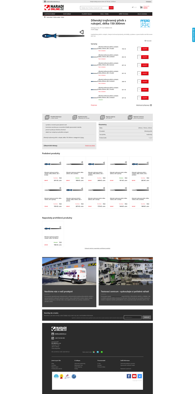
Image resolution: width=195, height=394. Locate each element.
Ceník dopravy (78, 367)
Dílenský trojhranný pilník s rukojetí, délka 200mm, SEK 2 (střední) (95, 174)
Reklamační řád (78, 365)
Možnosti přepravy (142, 105)
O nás (99, 363)
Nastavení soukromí (126, 368)
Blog (53, 363)
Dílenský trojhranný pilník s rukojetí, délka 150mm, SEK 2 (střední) (139, 174)
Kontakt (100, 365)
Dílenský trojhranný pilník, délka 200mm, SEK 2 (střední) (74, 173)
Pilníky (62, 17)
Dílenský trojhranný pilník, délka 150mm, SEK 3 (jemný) (52, 199)
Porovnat (149, 40)
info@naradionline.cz (60, 334)
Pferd (96, 29)
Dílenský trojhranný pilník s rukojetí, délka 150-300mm (51, 237)
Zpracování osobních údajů (128, 365)
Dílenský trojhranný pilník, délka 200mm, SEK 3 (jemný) (118, 173)
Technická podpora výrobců (128, 363)
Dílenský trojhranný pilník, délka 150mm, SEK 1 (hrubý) (118, 199)
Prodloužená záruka (57, 368)
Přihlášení (148, 1)
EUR (135, 7)
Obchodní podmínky (79, 363)
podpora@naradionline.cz (53, 1)
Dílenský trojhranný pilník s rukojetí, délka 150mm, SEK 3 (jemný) (73, 200)
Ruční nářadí (49, 17)
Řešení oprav (55, 367)
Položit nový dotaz (90, 145)
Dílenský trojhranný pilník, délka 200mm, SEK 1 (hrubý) (96, 199)
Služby (76, 368)
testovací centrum (116, 296)
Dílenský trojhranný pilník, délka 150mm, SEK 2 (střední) (140, 199)
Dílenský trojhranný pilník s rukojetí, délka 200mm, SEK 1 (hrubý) (51, 174)
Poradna (54, 365)
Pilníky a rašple (56, 17)
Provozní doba (101, 367)
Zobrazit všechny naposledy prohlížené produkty (97, 248)
